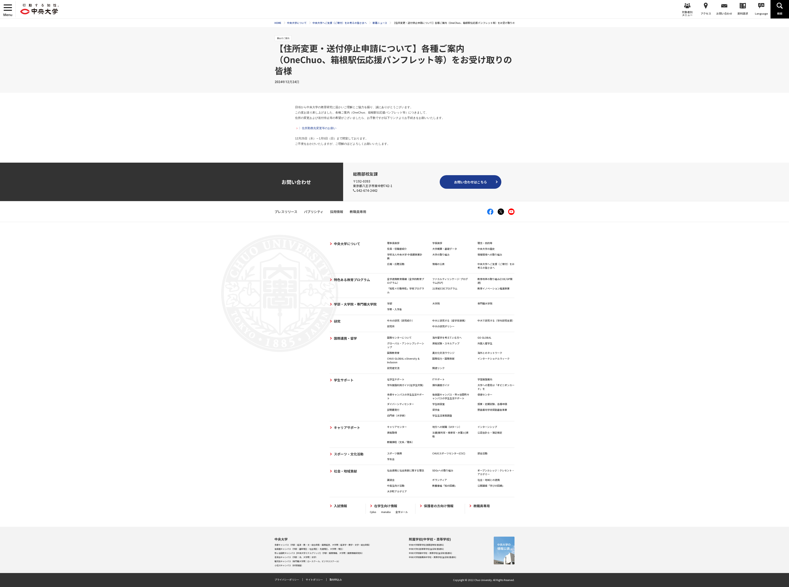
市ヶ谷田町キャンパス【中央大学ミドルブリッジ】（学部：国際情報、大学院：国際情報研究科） (319, 553)
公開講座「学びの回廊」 (491, 485)
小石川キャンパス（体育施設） (289, 565)
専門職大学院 (485, 303)
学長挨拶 (437, 243)
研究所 (390, 326)
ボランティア (439, 480)
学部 (389, 303)
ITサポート (438, 379)
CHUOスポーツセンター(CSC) (448, 453)
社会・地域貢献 (345, 471)
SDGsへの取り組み (442, 470)
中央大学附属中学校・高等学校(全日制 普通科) (430, 553)
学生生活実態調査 (442, 415)
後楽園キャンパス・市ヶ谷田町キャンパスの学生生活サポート (450, 396)
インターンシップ (487, 426)
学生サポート (344, 379)
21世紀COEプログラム (444, 288)
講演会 (390, 480)
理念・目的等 (485, 243)
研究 (337, 321)
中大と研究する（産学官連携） (449, 320)
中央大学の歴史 (486, 248)
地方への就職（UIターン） (446, 426)
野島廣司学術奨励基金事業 (492, 409)
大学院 (436, 303)
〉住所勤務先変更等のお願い (317, 128)
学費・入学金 (394, 309)
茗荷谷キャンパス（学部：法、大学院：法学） (296, 557)
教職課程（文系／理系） (400, 442)
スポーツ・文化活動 (348, 454)
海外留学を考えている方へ (447, 337)
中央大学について (347, 243)
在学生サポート (395, 379)
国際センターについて (399, 337)
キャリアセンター (397, 426)
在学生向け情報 (385, 506)
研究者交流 (393, 368)
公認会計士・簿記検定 (490, 432)
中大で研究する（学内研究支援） (496, 320)
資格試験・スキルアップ (445, 343)
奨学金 (436, 409)
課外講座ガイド (441, 385)
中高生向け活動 (395, 485)
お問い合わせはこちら (470, 181)
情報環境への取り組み (490, 254)
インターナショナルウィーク (494, 358)
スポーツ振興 (394, 453)
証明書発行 (393, 409)
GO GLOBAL (484, 337)
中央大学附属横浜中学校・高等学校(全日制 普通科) (432, 557)
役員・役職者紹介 (397, 248)
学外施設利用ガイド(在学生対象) (405, 385)
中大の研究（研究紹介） (400, 320)
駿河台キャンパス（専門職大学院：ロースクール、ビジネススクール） (307, 561)
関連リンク (438, 368)
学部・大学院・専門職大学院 (355, 304)
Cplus (373, 512)
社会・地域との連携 (489, 480)
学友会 (390, 459)
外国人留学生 (485, 343)
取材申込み (336, 579)
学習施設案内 (485, 379)
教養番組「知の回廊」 (444, 485)
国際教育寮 (393, 352)
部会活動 (482, 453)
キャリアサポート (347, 427)
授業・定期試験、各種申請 (492, 404)
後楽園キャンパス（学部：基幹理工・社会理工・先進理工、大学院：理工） (309, 548)
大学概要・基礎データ (444, 248)
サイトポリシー (314, 579)
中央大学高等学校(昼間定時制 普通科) (426, 544)
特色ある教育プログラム (352, 279)
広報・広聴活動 (395, 264)
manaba (386, 512)
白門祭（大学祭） (397, 415)
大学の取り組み (441, 254)
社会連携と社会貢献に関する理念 (405, 470)
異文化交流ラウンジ (443, 352)
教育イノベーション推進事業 (494, 288)
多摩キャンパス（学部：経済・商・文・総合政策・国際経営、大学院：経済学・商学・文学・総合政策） (323, 544)
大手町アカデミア (397, 491)
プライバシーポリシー (287, 579)
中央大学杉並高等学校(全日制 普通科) (426, 548)
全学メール (402, 512)
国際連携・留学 (345, 338)
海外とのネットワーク (490, 352)
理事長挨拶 (393, 243)
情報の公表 (438, 264)
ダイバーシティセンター (400, 404)
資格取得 (392, 432)
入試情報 (340, 506)
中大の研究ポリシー (443, 326)
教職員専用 (481, 506)
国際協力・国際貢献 (443, 358)
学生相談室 (438, 404)
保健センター (485, 394)
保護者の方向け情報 (438, 506)
